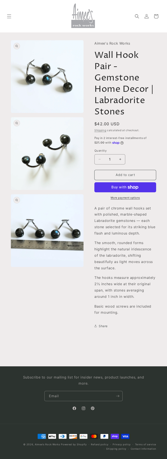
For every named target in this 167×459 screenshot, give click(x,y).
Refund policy (99, 444)
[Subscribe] (117, 396)
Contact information (143, 448)
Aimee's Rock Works (47, 444)
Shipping (100, 130)
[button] (9, 16)
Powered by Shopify (74, 444)
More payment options (125, 197)
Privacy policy (122, 444)
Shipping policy (116, 448)
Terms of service (145, 444)
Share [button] (103, 326)
